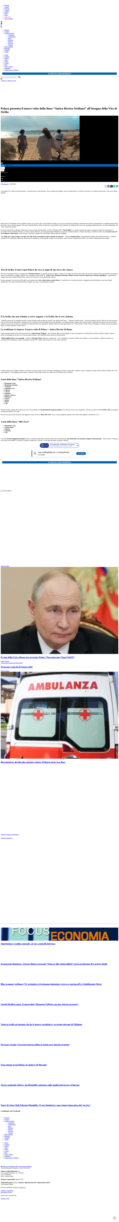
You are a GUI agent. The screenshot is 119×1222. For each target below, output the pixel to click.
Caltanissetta (12, 37)
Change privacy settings (11, 70)
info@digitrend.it (22, 1187)
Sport (6, 13)
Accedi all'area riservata (59, 73)
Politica (6, 12)
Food (6, 15)
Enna (9, 38)
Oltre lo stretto (8, 18)
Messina (10, 40)
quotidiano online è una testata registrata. (16, 1166)
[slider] (59, 180)
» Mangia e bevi (11, 80)
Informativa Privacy (6, 1192)
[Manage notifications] (114, 1217)
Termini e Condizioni (7, 1190)
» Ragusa (4, 80)
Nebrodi (6, 50)
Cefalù (6, 52)
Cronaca (6, 10)
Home (6, 55)
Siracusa (6, 8)
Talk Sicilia (7, 17)
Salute (6, 61)
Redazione (5, 184)
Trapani (10, 45)
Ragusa (10, 42)
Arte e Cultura (8, 66)
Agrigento (11, 35)
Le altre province (9, 33)
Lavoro (6, 63)
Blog (5, 65)
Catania (6, 7)
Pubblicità (7, 68)
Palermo (6, 5)
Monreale (7, 48)
